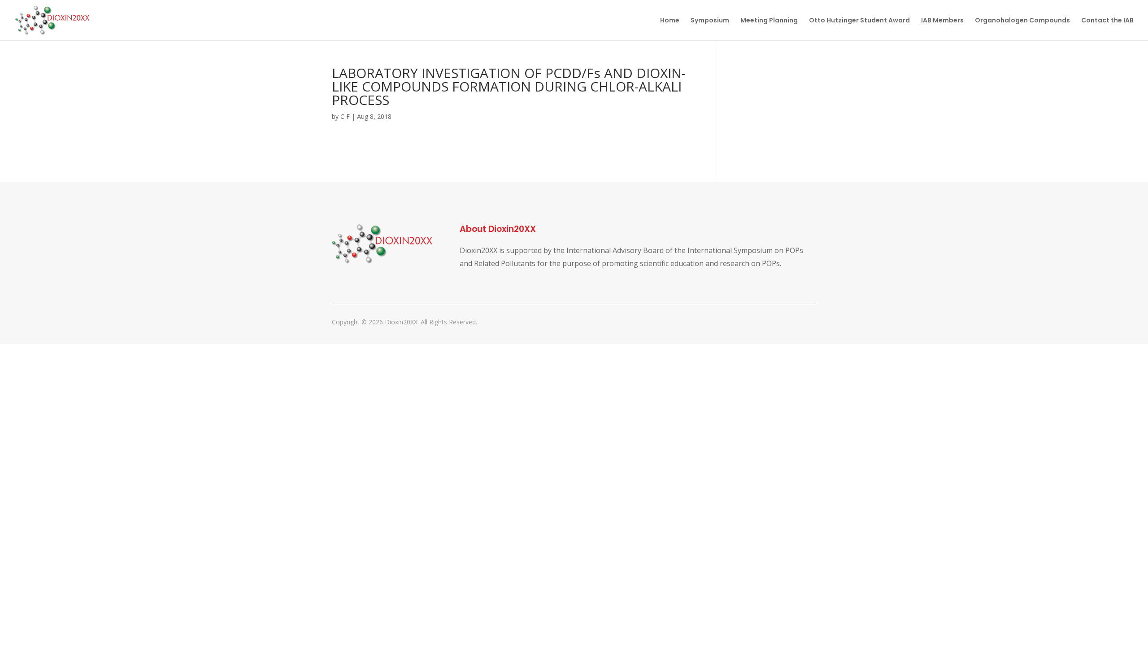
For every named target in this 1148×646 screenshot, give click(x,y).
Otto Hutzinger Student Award (859, 21)
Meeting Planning (769, 21)
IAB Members (942, 21)
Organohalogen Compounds (1022, 21)
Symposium (710, 21)
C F (345, 116)
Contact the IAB (1107, 21)
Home (669, 21)
